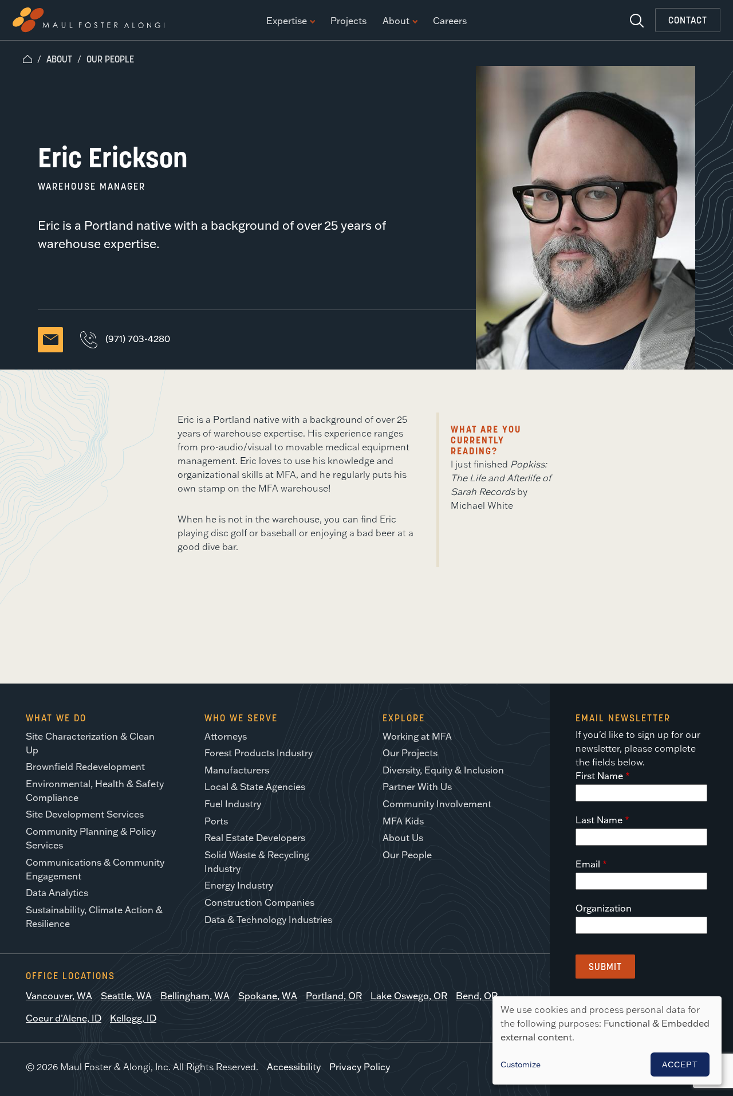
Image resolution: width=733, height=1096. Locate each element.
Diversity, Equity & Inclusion (443, 770)
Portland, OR (334, 995)
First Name (599, 775)
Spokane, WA (267, 995)
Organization (604, 908)
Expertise (286, 21)
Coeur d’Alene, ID (63, 1018)
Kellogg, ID (133, 1018)
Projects (348, 21)
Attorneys (225, 736)
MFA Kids (403, 821)
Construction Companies (259, 902)
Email (588, 864)
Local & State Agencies (254, 786)
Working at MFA (417, 736)
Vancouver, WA (59, 995)
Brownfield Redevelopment (85, 766)
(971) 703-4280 (137, 338)
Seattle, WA (126, 995)
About (396, 21)
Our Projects (410, 753)
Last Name (599, 820)
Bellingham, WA (195, 995)
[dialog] (607, 1040)
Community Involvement (437, 804)
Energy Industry (238, 885)
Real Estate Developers (254, 837)
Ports (216, 821)
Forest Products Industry (258, 753)
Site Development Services (85, 814)
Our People (110, 59)
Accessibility (294, 1067)
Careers (450, 21)
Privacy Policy (359, 1067)
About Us (403, 837)
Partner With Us (417, 786)
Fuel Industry (232, 804)
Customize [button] (521, 1064)
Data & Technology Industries (268, 919)
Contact (687, 20)
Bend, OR (477, 995)
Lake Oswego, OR (409, 995)
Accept (680, 1064)
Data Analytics (57, 892)
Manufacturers (236, 770)
